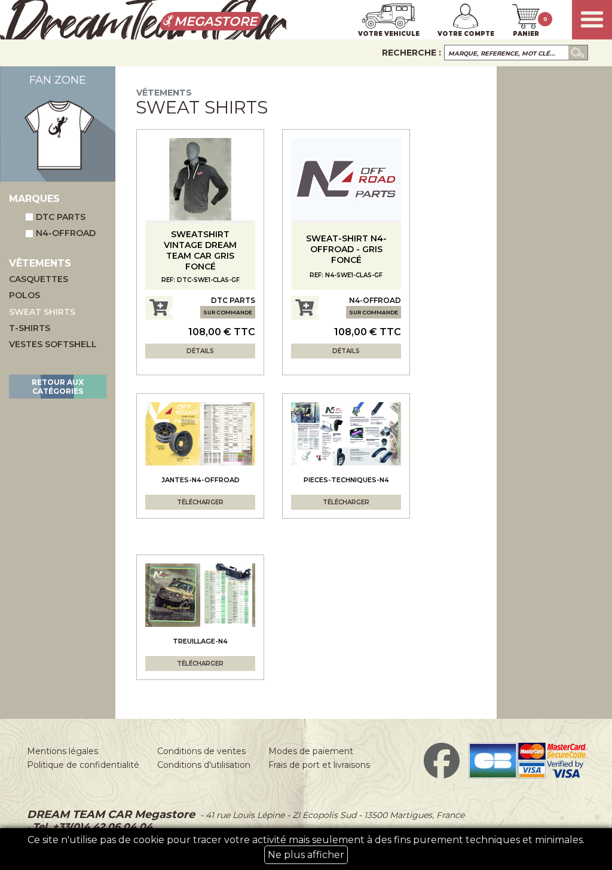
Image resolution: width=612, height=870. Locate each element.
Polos (24, 295)
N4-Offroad (66, 233)
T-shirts (29, 328)
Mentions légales (62, 751)
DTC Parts (60, 217)
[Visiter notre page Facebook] (442, 775)
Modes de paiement (310, 751)
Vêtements (164, 92)
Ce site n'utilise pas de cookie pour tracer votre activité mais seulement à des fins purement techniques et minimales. (306, 847)
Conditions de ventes (201, 751)
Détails (200, 351)
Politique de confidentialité (83, 764)
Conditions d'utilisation (203, 764)
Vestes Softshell (53, 344)
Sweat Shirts (42, 312)
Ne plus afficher (306, 854)
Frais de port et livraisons (319, 764)
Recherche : (411, 52)
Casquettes (38, 279)
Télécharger (200, 502)
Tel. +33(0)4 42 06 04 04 (91, 826)
